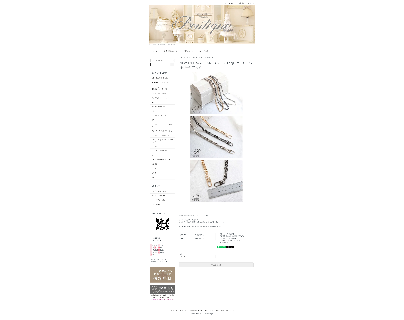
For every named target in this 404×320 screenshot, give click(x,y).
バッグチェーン (209, 57)
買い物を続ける (225, 242)
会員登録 (242, 3)
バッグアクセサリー (158, 106)
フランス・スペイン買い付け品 (162, 131)
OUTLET (154, 177)
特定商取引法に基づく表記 (199, 310)
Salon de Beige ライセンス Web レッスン (162, 141)
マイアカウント (230, 3)
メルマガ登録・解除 (158, 200)
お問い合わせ (188, 51)
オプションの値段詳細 (227, 234)
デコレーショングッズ (159, 115)
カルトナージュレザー (159, 146)
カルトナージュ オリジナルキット (163, 125)
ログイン (251, 3)
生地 (153, 111)
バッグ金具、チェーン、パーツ (194, 57)
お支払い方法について (159, 191)
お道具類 (154, 164)
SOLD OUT (216, 264)
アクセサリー (156, 168)
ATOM (158, 204)
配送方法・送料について (160, 195)
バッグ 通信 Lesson (159, 93)
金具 (153, 120)
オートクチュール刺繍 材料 (161, 159)
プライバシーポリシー (216, 310)
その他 (154, 173)
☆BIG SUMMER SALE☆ (160, 78)
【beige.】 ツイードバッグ (160, 82)
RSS (153, 204)
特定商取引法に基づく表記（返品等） (232, 236)
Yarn (153, 102)
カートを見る (203, 51)
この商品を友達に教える (228, 238)
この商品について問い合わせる (230, 240)
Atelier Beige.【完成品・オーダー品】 (160, 88)
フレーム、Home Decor (159, 151)
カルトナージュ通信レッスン (161, 135)
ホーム (155, 51)
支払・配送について (170, 51)
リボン (154, 155)
